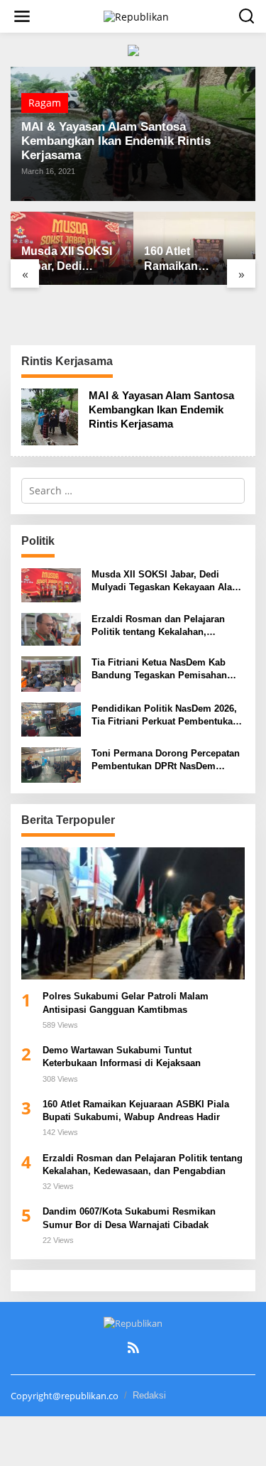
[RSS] (133, 1347)
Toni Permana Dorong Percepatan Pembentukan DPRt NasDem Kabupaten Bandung (166, 760)
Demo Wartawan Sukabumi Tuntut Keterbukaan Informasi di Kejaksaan (122, 1056)
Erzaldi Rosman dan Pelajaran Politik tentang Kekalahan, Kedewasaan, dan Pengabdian (158, 626)
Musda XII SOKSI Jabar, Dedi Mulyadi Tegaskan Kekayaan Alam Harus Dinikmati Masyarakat (69, 259)
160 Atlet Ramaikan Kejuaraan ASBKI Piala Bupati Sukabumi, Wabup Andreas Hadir (193, 259)
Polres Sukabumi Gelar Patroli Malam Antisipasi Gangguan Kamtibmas (126, 1002)
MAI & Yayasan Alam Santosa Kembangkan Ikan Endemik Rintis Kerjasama (116, 141)
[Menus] (22, 16)
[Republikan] (136, 15)
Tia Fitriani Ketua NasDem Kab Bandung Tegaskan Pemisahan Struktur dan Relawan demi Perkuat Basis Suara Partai (159, 669)
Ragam (44, 102)
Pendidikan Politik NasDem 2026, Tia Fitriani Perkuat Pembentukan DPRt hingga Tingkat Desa (165, 715)
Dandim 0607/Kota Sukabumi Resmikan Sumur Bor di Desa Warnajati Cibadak (129, 1217)
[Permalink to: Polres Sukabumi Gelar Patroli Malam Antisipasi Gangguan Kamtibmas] (133, 913)
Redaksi (149, 1395)
